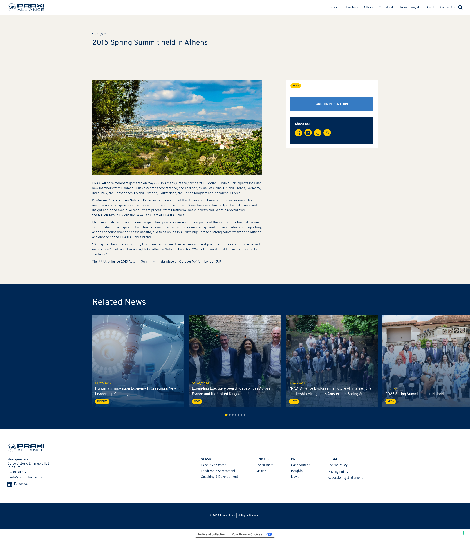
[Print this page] (317, 132)
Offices (368, 7)
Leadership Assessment (218, 471)
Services (335, 7)
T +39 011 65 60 (18, 472)
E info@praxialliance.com (25, 477)
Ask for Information (332, 104)
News (295, 477)
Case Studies (300, 465)
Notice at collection (212, 534)
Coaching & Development (219, 477)
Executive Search (213, 465)
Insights (297, 471)
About (430, 7)
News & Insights (410, 7)
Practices (352, 7)
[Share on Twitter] (298, 132)
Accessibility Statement (345, 478)
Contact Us (447, 7)
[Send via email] (327, 132)
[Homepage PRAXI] (24, 448)
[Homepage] (25, 7)
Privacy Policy (338, 472)
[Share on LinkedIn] (308, 132)
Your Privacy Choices (247, 534)
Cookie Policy (338, 465)
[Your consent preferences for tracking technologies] (463, 532)
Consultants (386, 7)
